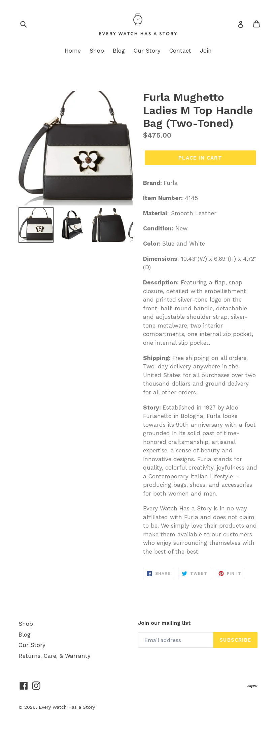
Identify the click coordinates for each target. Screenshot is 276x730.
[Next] (123, 148)
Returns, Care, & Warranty (55, 655)
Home (73, 50)
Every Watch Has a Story (67, 707)
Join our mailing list (164, 623)
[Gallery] (76, 168)
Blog (119, 50)
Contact (180, 50)
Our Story (147, 50)
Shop (97, 50)
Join (206, 50)
